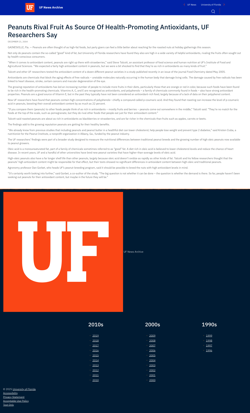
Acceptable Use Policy (16, 401)
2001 (152, 375)
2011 (95, 375)
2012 (95, 370)
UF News (191, 4)
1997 (209, 345)
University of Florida (211, 4)
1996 (209, 350)
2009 (152, 335)
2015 (95, 355)
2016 (95, 350)
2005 (152, 355)
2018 (95, 340)
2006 (152, 350)
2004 (152, 360)
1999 (209, 335)
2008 (152, 340)
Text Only (8, 404)
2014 (95, 360)
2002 (152, 370)
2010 (95, 380)
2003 (152, 365)
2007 (152, 345)
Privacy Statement (13, 397)
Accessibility (10, 393)
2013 (95, 365)
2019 (95, 335)
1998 (209, 340)
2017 (95, 345)
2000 (152, 380)
